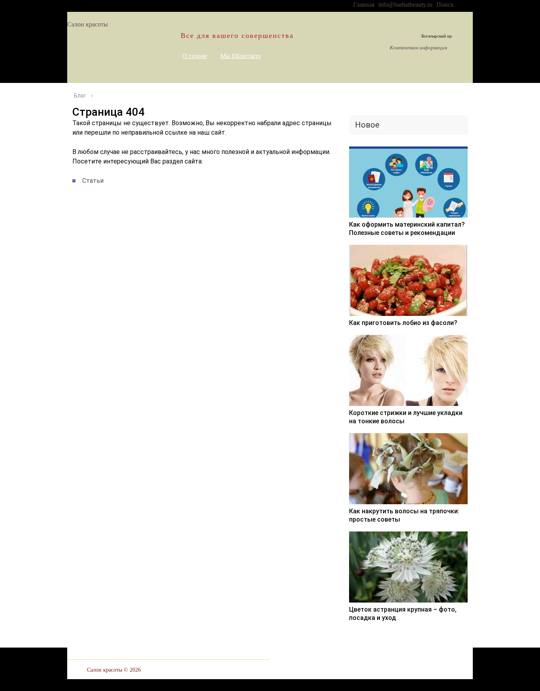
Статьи (93, 180)
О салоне (194, 56)
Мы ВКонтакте (240, 56)
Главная (363, 4)
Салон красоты (87, 24)
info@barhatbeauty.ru (405, 4)
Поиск (445, 4)
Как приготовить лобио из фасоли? (403, 323)
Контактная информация (418, 48)
